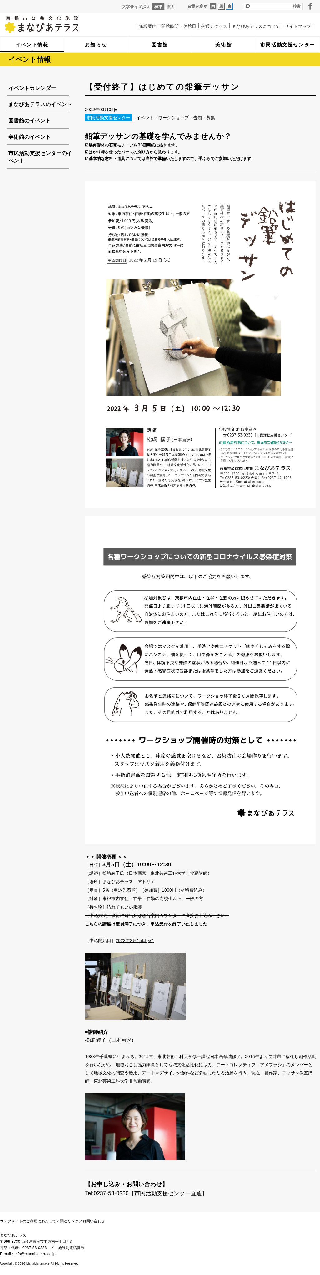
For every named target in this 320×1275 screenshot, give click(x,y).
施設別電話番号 (71, 1247)
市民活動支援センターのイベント (40, 156)
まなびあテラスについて (256, 25)
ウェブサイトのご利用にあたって (28, 1220)
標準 (158, 6)
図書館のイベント (29, 120)
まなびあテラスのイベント (40, 104)
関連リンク (69, 1220)
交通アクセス (214, 25)
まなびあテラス (54, 24)
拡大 (171, 6)
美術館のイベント (29, 136)
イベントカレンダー (32, 87)
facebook (310, 6)
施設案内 (148, 25)
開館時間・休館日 (178, 25)
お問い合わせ (93, 1220)
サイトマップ (298, 25)
